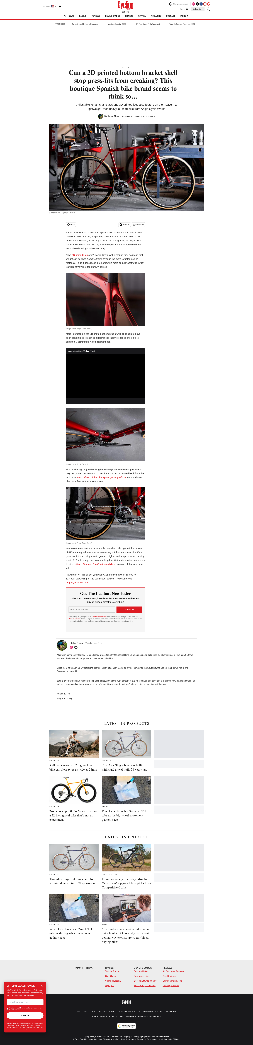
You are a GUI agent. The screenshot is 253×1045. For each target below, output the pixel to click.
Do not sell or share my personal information (136, 1016)
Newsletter (140, 225)
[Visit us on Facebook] (201, 4)
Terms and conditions (129, 1012)
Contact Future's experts (102, 1012)
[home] (64, 16)
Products (125, 67)
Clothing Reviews (171, 985)
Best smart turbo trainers (145, 981)
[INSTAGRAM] (72, 647)
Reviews (96, 16)
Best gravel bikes (142, 976)
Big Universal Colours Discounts (85, 24)
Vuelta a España (113, 981)
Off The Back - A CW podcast (148, 24)
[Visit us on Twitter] (197, 4)
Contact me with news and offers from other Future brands (25, 1008)
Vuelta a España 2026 (117, 24)
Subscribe (197, 9)
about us (82, 1012)
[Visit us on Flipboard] (208, 4)
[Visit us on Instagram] (193, 4)
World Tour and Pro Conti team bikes (95, 564)
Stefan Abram (113, 116)
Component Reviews (172, 981)
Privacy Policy (34, 1025)
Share (72, 225)
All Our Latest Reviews (173, 971)
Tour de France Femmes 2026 (182, 24)
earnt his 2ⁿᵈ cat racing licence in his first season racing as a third (102, 668)
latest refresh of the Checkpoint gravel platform (101, 477)
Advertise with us (101, 1016)
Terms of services (100, 617)
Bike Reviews (169, 976)
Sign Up (25, 1015)
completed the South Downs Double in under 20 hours (159, 668)
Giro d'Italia (110, 976)
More (183, 16)
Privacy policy (150, 1012)
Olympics (109, 985)
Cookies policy (168, 1012)
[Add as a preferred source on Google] (126, 1026)
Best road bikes (141, 971)
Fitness (129, 16)
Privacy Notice (74, 619)
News (71, 16)
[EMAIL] (76, 647)
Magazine (156, 16)
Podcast (170, 16)
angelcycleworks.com (77, 582)
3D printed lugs (80, 255)
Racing (82, 16)
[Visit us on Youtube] (204, 4)
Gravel (142, 16)
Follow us (126, 225)
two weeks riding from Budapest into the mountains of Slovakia (137, 684)
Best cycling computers (144, 985)
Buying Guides (112, 16)
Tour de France (112, 971)
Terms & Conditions (22, 1027)
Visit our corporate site (160, 1037)
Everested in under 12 (67, 671)
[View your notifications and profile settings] (60, 6)
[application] (105, 376)
